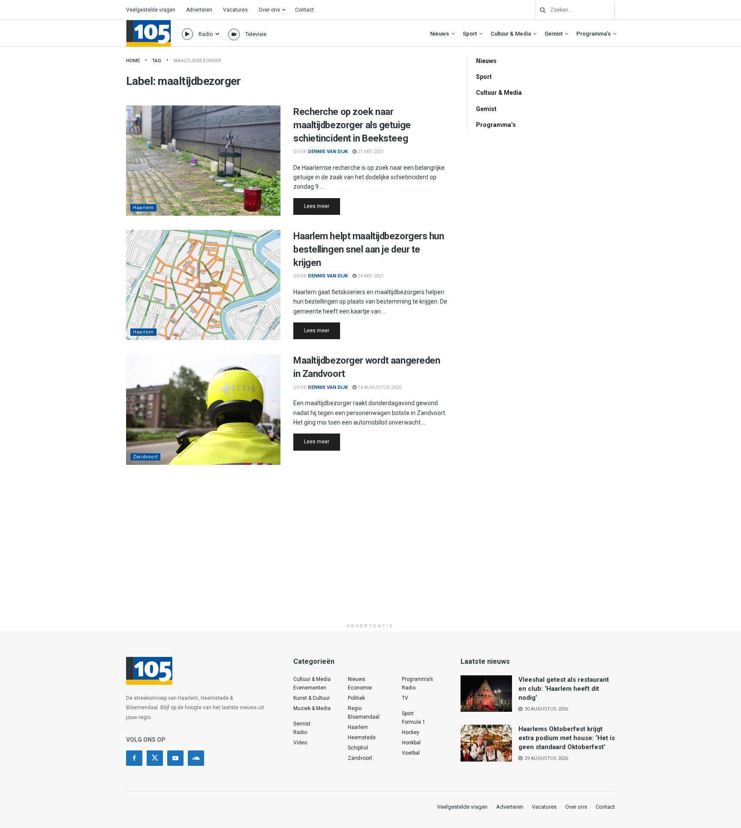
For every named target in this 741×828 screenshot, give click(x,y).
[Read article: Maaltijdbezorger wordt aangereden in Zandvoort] (203, 409)
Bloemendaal (364, 717)
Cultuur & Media (511, 33)
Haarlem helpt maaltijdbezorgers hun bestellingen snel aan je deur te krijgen (368, 249)
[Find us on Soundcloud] (196, 758)
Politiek (356, 698)
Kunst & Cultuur (311, 698)
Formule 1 (413, 722)
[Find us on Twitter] (155, 758)
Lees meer (322, 206)
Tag (156, 60)
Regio (354, 708)
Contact (304, 10)
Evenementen (309, 688)
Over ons (269, 10)
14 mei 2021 (370, 276)
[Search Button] (539, 10)
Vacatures (235, 10)
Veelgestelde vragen (150, 10)
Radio (206, 34)
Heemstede (362, 738)
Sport (470, 33)
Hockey (410, 732)
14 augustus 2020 (378, 387)
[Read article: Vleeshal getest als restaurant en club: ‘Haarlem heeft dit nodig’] (486, 693)
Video (300, 743)
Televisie (255, 34)
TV (405, 698)
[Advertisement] (370, 559)
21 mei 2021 (370, 151)
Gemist (554, 33)
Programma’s (593, 33)
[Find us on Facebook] (134, 758)
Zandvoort (145, 457)
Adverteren (199, 10)
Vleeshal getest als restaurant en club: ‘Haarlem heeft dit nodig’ (563, 689)
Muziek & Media (312, 708)
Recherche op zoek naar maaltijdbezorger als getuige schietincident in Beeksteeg (352, 125)
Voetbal (411, 753)
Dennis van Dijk (328, 151)
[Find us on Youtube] (175, 758)
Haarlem (143, 208)
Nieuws (439, 33)
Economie (360, 688)
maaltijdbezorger (197, 60)
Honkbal (411, 743)
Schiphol (358, 748)
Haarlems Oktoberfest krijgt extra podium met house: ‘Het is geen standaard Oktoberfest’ (566, 738)
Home (133, 60)
